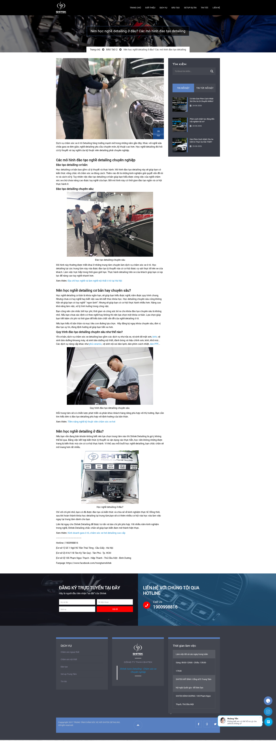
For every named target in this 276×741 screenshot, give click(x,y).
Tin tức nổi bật (204, 88)
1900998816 (165, 607)
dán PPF (154, 343)
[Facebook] (198, 724)
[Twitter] (215, 724)
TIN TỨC (204, 7)
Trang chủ (95, 49)
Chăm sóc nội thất (69, 659)
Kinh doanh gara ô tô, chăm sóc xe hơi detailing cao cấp (96, 532)
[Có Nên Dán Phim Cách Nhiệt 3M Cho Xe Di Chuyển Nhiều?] (179, 104)
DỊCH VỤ (163, 7)
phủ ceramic (95, 343)
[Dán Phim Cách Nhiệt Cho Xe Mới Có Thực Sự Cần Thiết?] (179, 145)
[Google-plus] (207, 724)
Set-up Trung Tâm (69, 674)
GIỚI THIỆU (150, 7)
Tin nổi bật (183, 88)
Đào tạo (64, 666)
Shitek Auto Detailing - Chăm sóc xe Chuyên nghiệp (138, 670)
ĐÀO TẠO (175, 7)
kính (155, 336)
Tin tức (64, 681)
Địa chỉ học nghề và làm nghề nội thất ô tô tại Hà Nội (95, 280)
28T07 (158, 133)
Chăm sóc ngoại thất (70, 652)
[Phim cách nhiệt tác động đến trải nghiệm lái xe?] (179, 125)
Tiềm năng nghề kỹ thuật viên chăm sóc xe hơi (91, 421)
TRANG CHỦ (135, 7)
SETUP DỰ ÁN (190, 7)
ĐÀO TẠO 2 (111, 49)
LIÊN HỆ (216, 7)
